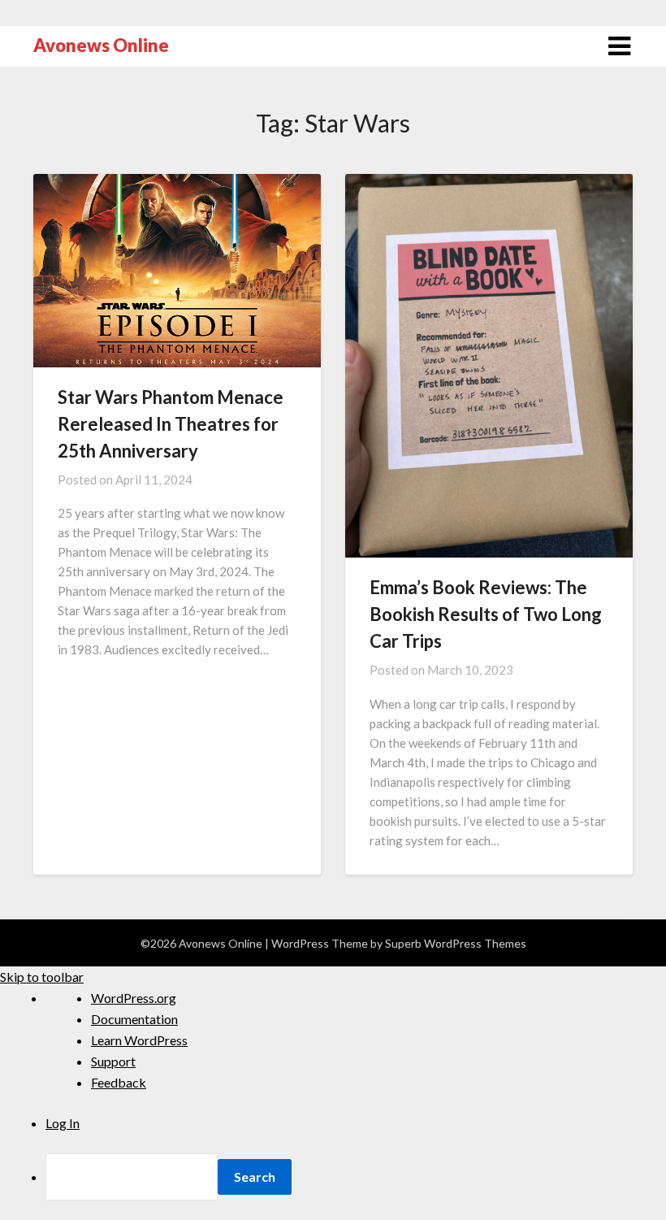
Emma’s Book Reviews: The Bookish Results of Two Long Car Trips (486, 614)
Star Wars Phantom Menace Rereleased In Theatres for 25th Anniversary (170, 424)
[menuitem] (355, 1176)
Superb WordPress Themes (455, 943)
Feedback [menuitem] (118, 1082)
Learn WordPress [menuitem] (139, 1040)
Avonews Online (101, 45)
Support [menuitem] (113, 1061)
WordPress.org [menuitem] (133, 997)
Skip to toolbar (42, 976)
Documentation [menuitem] (134, 1019)
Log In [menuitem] (62, 1123)
